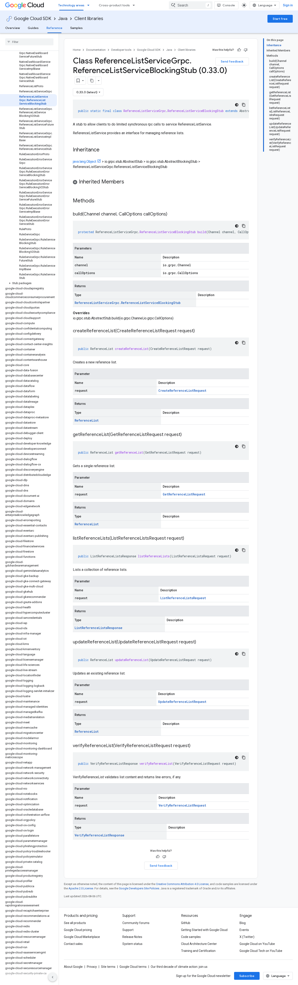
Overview (12, 28)
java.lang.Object (84, 161)
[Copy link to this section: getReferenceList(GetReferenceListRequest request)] (186, 434)
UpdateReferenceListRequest (182, 702)
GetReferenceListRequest (184, 494)
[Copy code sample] (243, 104)
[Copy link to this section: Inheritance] (103, 150)
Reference (54, 28)
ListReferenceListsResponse (98, 628)
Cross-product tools (114, 5)
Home (76, 49)
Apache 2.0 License (81, 888)
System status (132, 944)
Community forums (135, 923)
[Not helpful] (245, 50)
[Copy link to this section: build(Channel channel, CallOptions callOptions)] (171, 214)
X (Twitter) (247, 937)
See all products (75, 923)
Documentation (96, 49)
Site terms (108, 966)
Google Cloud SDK (32, 18)
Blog (243, 923)
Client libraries (88, 18)
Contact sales (73, 944)
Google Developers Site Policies (139, 888)
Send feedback (232, 61)
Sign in (288, 5)
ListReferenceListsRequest (183, 598)
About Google (73, 966)
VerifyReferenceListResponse (99, 835)
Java (62, 18)
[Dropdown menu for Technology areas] (89, 5)
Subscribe (246, 976)
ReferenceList (87, 420)
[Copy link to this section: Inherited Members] (128, 182)
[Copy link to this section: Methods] (100, 201)
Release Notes (132, 937)
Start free (280, 19)
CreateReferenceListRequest (182, 390)
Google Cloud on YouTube (257, 944)
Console (229, 5)
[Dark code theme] (236, 104)
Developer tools (121, 49)
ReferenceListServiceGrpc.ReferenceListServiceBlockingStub (127, 303)
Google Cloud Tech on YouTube (261, 951)
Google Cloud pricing (78, 930)
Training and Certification (198, 951)
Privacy (92, 966)
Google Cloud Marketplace (82, 937)
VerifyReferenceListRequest (182, 805)
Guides (33, 28)
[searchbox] (29, 41)
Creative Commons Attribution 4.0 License (182, 884)
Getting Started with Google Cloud (204, 930)
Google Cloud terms (133, 966)
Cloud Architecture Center (199, 944)
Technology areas (71, 5)
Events (244, 930)
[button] (28, 283)
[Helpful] (239, 50)
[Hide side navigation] (52, 977)
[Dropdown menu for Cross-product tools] (135, 5)
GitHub (185, 923)
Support (128, 930)
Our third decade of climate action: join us (179, 966)
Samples (76, 28)
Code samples (191, 937)
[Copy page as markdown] (92, 80)
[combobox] (190, 5)
